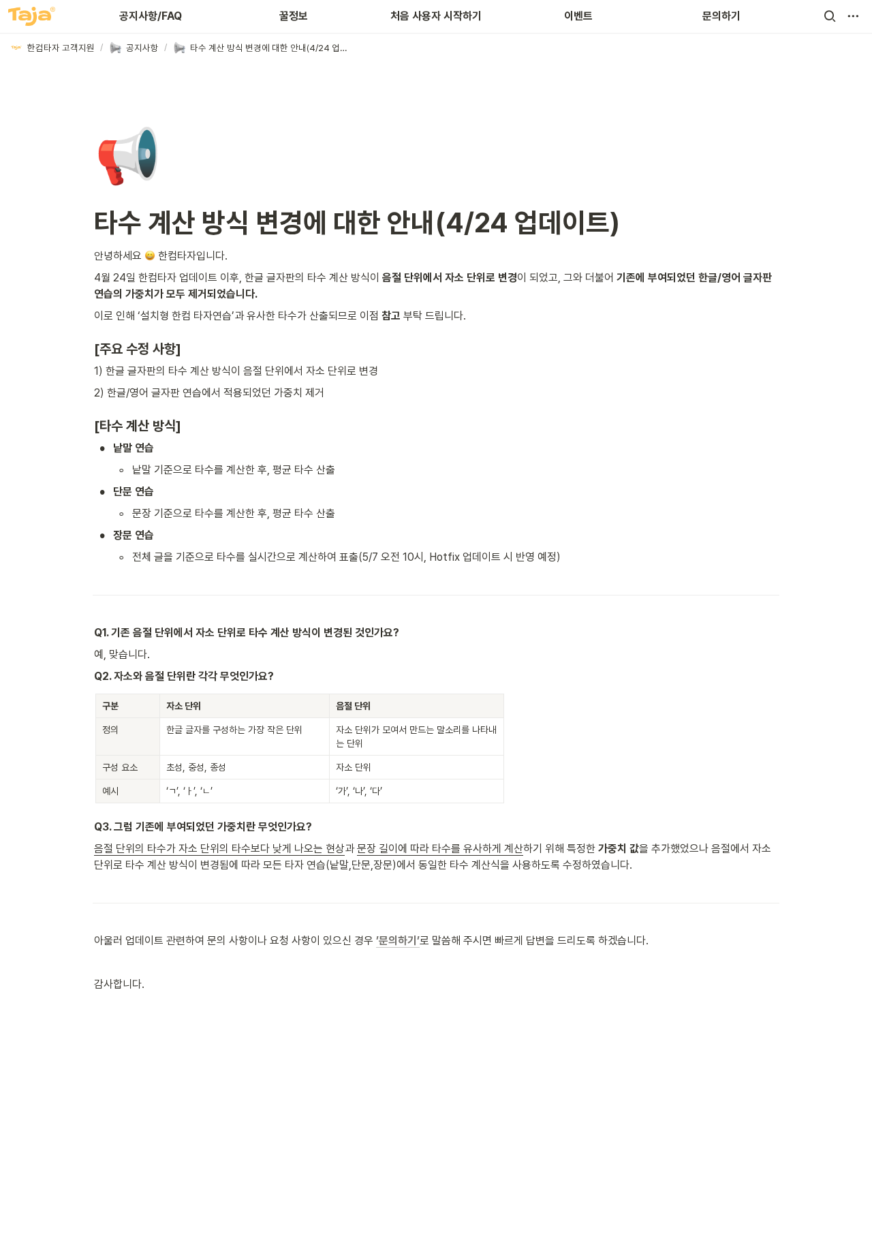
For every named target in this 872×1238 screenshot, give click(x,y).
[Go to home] (31, 16)
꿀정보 (293, 16)
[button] (830, 16)
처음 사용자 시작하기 (436, 16)
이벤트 (578, 16)
